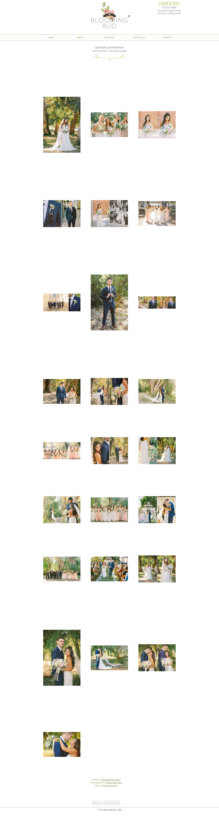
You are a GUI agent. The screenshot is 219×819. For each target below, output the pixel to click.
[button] (80, 37)
